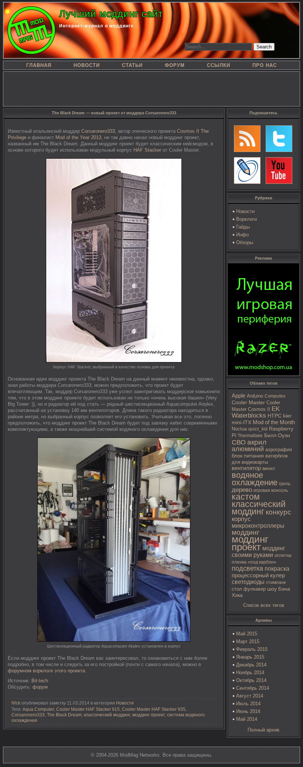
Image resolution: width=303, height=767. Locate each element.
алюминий (248, 449)
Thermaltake (250, 435)
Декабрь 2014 (251, 665)
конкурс (278, 512)
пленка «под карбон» (254, 562)
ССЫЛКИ (218, 65)
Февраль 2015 (252, 649)
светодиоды (248, 582)
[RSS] (247, 138)
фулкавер (255, 589)
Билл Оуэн (277, 435)
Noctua (239, 429)
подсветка (247, 568)
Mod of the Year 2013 (78, 137)
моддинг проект (250, 543)
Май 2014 (246, 719)
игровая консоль (270, 490)
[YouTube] (279, 170)
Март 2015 (247, 641)
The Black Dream (64, 714)
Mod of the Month (274, 422)
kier (287, 416)
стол (237, 589)
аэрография (278, 449)
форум (40, 687)
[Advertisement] (151, 88)
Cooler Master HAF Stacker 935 (153, 709)
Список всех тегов (263, 605)
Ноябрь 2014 (250, 672)
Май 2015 (246, 633)
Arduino (255, 396)
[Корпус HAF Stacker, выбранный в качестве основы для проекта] (114, 361)
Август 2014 (249, 696)
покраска (277, 568)
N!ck (15, 703)
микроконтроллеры (258, 526)
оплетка (283, 555)
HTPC (275, 416)
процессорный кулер (258, 575)
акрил (256, 442)
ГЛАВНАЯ (38, 65)
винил (268, 468)
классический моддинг (259, 507)
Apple (238, 396)
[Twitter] (279, 138)
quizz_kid (258, 429)
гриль (284, 483)
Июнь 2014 (248, 711)
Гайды (243, 227)
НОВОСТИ (87, 65)
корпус (241, 519)
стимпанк (276, 582)
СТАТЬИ (132, 65)
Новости (245, 211)
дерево (242, 489)
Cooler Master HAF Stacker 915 (88, 709)
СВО (239, 442)
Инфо (242, 234)
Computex (275, 396)
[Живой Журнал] (247, 170)
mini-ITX (241, 422)
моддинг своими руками (258, 551)
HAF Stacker (147, 150)
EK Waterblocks (256, 412)
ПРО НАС (264, 65)
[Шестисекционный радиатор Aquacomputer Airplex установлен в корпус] (113, 640)
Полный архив (263, 730)
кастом (246, 496)
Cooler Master (248, 402)
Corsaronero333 (98, 131)
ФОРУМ (175, 65)
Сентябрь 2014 (252, 688)
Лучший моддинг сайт (111, 13)
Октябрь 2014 (251, 680)
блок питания (248, 456)
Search (264, 47)
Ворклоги (246, 219)
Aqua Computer (38, 709)
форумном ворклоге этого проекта (46, 670)
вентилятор (246, 468)
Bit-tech (39, 680)
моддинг (245, 532)
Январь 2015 (250, 657)
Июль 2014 (248, 703)
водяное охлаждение (255, 478)
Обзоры (244, 242)
